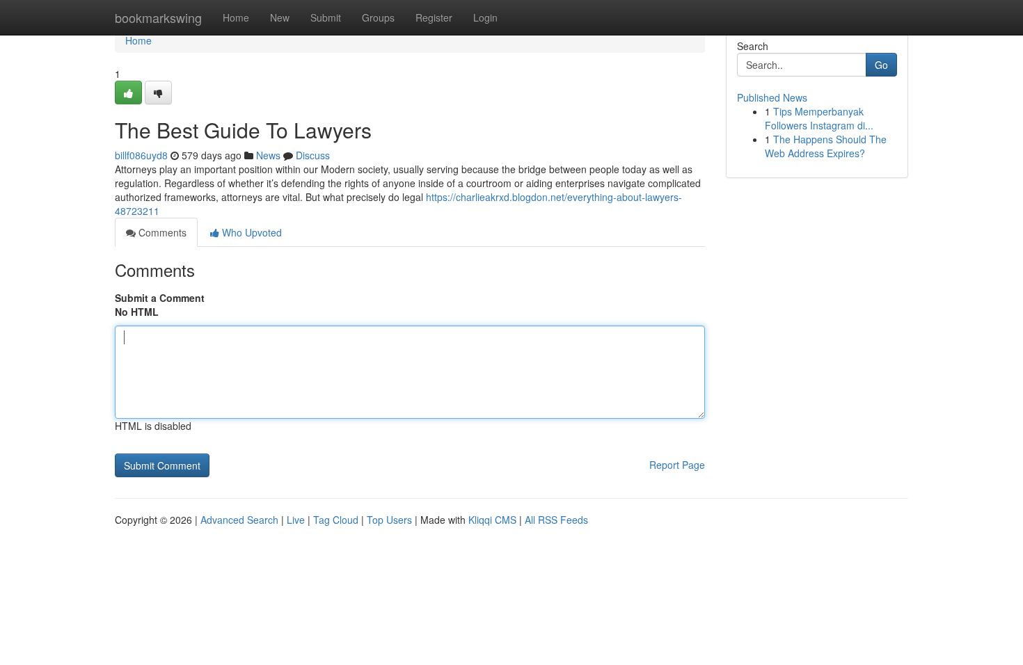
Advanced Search (239, 520)
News (268, 155)
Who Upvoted (250, 232)
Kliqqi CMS (492, 520)
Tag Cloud (335, 520)
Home (236, 17)
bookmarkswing (158, 17)
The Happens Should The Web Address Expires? (826, 146)
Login (485, 17)
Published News (772, 97)
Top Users (389, 520)
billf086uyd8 (141, 155)
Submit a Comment (160, 298)
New (280, 17)
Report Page (677, 465)
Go (881, 65)
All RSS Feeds (556, 520)
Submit (325, 17)
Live (296, 520)
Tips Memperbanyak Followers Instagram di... (819, 118)
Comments (161, 232)
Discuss (313, 155)
